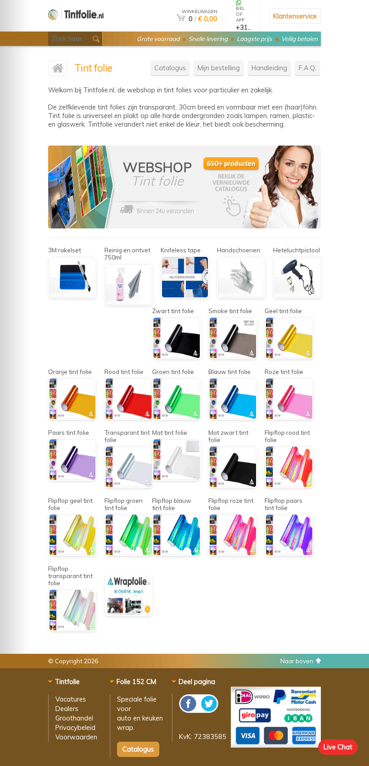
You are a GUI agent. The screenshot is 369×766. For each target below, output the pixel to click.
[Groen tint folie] (176, 417)
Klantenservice (295, 16)
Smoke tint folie (230, 311)
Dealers (66, 708)
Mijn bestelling (219, 68)
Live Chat (338, 747)
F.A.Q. (307, 68)
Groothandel (74, 718)
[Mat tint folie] (176, 478)
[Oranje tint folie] (72, 417)
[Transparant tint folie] (128, 485)
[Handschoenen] (241, 296)
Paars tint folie (68, 432)
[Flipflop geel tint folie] (72, 553)
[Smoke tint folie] (232, 356)
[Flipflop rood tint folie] (289, 485)
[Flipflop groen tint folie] (128, 553)
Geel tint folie (283, 311)
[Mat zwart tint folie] (232, 485)
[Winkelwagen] (180, 18)
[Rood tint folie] (128, 417)
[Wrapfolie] (128, 613)
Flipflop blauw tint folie (171, 504)
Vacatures (70, 699)
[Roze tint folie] (289, 417)
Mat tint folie (169, 432)
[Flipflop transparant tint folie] (72, 629)
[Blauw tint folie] (232, 417)
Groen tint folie (173, 371)
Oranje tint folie (70, 371)
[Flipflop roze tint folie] (232, 553)
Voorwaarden (76, 737)
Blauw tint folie (229, 371)
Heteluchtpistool (296, 250)
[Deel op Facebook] (188, 710)
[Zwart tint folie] (176, 356)
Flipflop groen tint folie (123, 504)
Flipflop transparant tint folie (70, 576)
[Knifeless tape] (185, 296)
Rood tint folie (124, 371)
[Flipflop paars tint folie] (289, 553)
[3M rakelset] (72, 296)
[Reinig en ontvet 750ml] (128, 303)
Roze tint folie (284, 371)
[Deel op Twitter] (208, 710)
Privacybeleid (75, 727)
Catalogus (170, 68)
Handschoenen (238, 250)
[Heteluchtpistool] (297, 296)
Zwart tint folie (173, 311)
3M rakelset (64, 250)
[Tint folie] (76, 27)
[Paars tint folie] (72, 478)
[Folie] (260, 226)
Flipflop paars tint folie (283, 504)
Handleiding (269, 68)
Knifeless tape (181, 250)
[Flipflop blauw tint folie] (176, 553)
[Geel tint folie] (289, 356)
